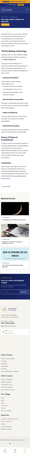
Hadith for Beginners (7, 387)
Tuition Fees (4, 406)
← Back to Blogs (5, 186)
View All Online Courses (8, 390)
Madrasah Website (6, 429)
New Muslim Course (6, 385)
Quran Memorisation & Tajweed (10, 371)
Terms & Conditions (6, 411)
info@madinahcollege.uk (9, 326)
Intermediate (4, 366)
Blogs (6, 16)
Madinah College (9, 440)
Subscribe (23, 292)
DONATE (21, 4)
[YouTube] (9, 443)
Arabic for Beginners (7, 379)
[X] (13, 443)
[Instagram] (6, 443)
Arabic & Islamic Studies (8, 359)
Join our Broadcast (6, 426)
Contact (3, 408)
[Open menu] (27, 10)
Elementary (4, 364)
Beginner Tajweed (6, 382)
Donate (3, 424)
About (2, 398)
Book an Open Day (6, 421)
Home (2, 16)
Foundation (4, 361)
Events (3, 403)
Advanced (4, 369)
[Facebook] (2, 443)
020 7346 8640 (12, 4)
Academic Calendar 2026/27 (9, 419)
